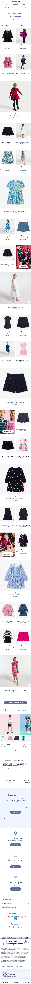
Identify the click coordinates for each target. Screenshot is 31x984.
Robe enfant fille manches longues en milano (8, 47)
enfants (27, 938)
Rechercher (15, 889)
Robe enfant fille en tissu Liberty (8, 73)
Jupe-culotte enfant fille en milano (15, 402)
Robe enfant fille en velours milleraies (15, 498)
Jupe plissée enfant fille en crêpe (23, 334)
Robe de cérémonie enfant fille (23, 142)
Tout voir (4, 8)
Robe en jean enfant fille (23, 621)
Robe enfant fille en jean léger (8, 360)
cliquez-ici (15, 820)
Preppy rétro (5, 744)
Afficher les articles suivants (15, 702)
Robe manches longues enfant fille (8, 648)
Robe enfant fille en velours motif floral (23, 47)
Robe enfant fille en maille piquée (23, 360)
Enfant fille (19, 13)
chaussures (13, 935)
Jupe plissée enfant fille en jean (23, 73)
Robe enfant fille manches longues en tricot (23, 551)
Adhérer (16, 844)
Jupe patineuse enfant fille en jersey (8, 142)
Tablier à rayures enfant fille (15, 594)
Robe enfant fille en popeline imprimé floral (15, 690)
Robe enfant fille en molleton (23, 525)
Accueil (9, 13)
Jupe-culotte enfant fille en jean (23, 429)
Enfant (14, 13)
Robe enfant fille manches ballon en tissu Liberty (15, 211)
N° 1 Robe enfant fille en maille (15, 116)
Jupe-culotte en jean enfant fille (23, 237)
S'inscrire (15, 812)
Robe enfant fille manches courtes (8, 237)
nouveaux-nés (13, 937)
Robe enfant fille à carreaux (23, 456)
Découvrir (15, 866)
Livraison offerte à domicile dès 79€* (15, 1)
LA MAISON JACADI (6, 903)
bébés (3, 938)
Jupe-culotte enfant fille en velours (8, 456)
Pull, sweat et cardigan (22, 8)
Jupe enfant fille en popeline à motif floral (8, 169)
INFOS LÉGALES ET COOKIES (9, 907)
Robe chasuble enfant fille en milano (8, 525)
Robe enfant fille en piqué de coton (8, 334)
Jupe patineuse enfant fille (7, 264)
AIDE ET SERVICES (6, 899)
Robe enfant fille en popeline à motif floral (23, 169)
